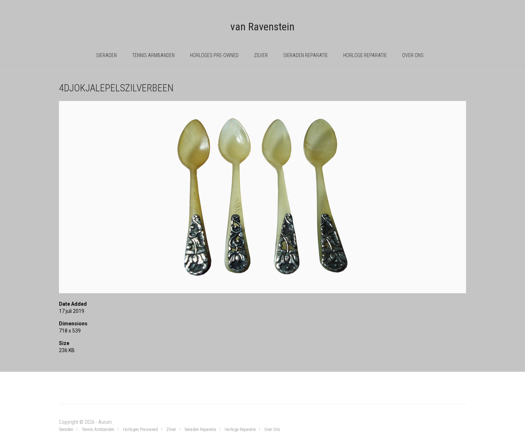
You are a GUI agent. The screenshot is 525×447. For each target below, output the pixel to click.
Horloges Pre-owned (214, 55)
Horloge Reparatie (365, 55)
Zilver (261, 55)
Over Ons (413, 55)
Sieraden (106, 55)
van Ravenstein (262, 26)
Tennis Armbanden (153, 55)
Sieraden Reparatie (305, 55)
